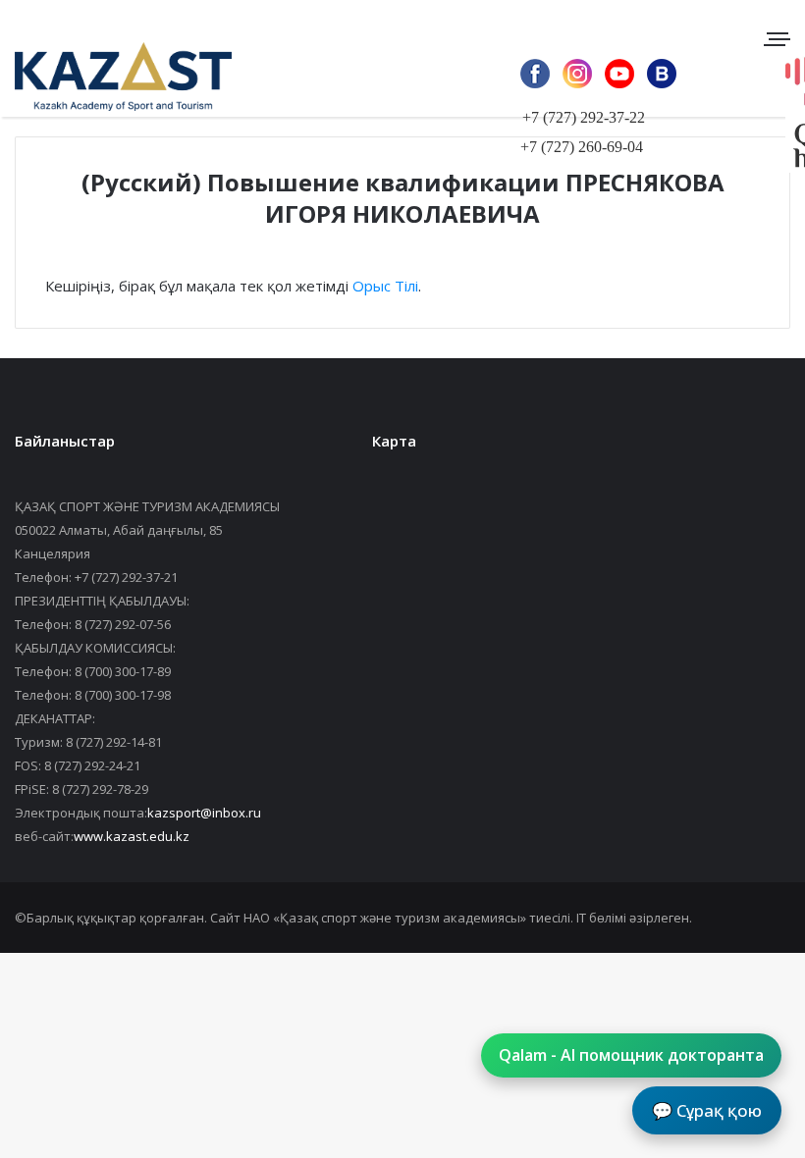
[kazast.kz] (108, 76)
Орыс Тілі (385, 285)
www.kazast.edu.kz (131, 836)
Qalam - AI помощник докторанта (631, 1055)
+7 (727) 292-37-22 (583, 117)
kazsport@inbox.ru (204, 812)
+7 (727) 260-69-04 (581, 146)
